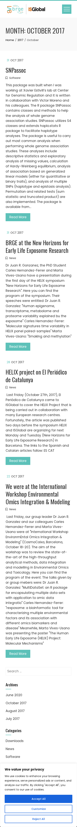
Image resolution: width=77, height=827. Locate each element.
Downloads (15, 741)
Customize (38, 809)
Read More (18, 217)
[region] (38, 795)
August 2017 (15, 711)
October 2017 (16, 703)
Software (15, 78)
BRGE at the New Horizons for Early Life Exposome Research (37, 246)
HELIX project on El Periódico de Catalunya (36, 375)
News (12, 258)
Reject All (38, 819)
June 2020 (14, 695)
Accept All (39, 799)
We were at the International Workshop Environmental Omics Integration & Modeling (38, 494)
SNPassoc (16, 70)
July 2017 (13, 718)
